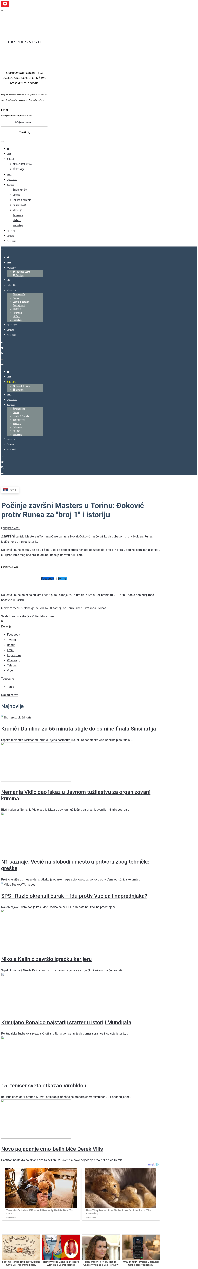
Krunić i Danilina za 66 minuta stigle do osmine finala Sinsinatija (78, 728)
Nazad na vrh (9, 695)
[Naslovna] (8, 149)
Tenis (10, 686)
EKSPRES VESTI (24, 42)
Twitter (62, 578)
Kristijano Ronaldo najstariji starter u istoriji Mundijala (66, 1022)
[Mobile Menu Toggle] (2, 141)
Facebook (47, 578)
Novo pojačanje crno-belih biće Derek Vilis (52, 1149)
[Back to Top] (5, 4)
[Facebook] (2, 342)
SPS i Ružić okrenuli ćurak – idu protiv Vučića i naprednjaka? (74, 896)
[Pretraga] (2, 353)
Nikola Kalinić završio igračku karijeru (46, 959)
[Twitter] (2, 348)
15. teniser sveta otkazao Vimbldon (43, 1085)
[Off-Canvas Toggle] (2, 10)
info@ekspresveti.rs (24, 122)
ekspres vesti (11, 528)
